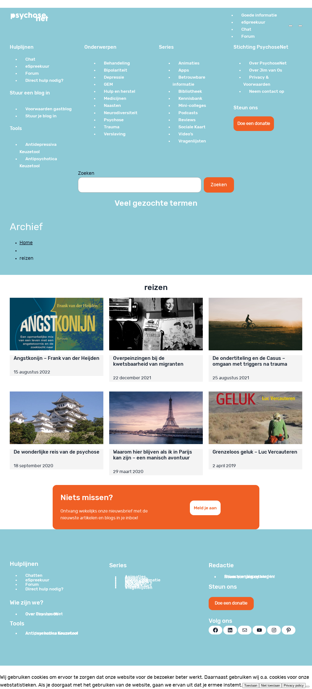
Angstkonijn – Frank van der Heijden (56, 358)
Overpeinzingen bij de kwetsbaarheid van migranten (148, 361)
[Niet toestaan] (308, 686)
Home (26, 242)
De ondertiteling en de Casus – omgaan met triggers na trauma (250, 361)
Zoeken (86, 173)
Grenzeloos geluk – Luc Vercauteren (255, 452)
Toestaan (250, 685)
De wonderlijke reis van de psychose (56, 452)
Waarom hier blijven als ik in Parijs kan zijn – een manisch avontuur (152, 455)
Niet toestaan (270, 685)
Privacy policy (294, 685)
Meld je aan (205, 507)
